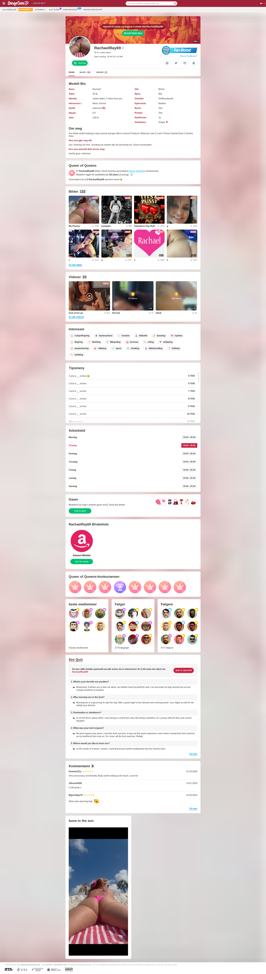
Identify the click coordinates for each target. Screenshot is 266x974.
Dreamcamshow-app (92, 10)
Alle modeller (9, 10)
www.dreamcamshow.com (30, 965)
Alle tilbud (54, 10)
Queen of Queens (137, 171)
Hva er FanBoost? (188, 56)
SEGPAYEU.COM (60, 965)
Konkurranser (70, 10)
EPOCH (49, 965)
